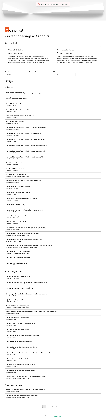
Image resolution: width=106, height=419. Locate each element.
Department (32, 71)
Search (7, 71)
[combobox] (30, 74)
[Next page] (65, 406)
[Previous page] (40, 406)
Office (54, 71)
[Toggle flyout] (50, 74)
